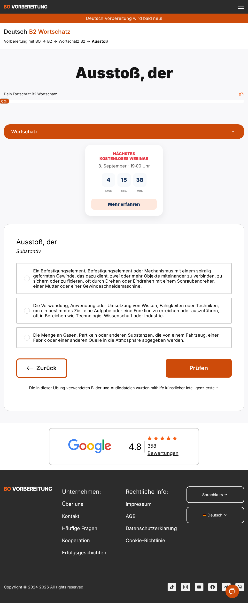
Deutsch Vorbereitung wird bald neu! (124, 18)
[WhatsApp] (239, 587)
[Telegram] (226, 587)
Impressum (139, 504)
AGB (131, 516)
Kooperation (76, 540)
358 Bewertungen (162, 449)
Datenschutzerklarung (151, 528)
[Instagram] (185, 587)
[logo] (25, 6)
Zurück (46, 368)
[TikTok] (172, 587)
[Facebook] (212, 587)
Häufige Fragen (79, 528)
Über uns (72, 504)
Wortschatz (24, 132)
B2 (49, 41)
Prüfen (198, 368)
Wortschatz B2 (72, 41)
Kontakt (70, 516)
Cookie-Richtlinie (145, 540)
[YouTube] (199, 587)
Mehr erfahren (124, 204)
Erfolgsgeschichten (84, 552)
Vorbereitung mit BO (22, 41)
